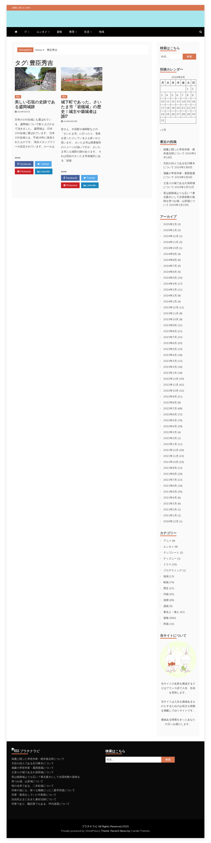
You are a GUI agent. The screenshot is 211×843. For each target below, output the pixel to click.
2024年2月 (170, 295)
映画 (166, 582)
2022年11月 (171, 384)
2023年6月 (170, 343)
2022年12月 (171, 378)
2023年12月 (171, 307)
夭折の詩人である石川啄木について (33, 763)
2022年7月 (170, 408)
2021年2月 (170, 509)
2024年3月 (170, 289)
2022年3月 (170, 432)
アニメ (167, 540)
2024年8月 (170, 259)
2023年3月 (170, 360)
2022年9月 (170, 396)
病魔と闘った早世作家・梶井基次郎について (38, 758)
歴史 (18, 96)
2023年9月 (170, 325)
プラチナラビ (30, 750)
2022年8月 (170, 402)
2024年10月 (171, 248)
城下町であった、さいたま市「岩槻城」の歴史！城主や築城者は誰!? (81, 109)
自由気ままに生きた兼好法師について (34, 799)
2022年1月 (170, 444)
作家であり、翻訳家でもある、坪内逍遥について (41, 803)
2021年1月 (170, 515)
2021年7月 (170, 479)
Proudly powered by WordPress (80, 830)
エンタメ (42, 31)
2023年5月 (170, 349)
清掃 (166, 600)
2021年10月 (171, 462)
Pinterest (25, 171)
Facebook (25, 164)
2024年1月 (170, 301)
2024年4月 (170, 283)
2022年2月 (170, 438)
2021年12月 (171, 450)
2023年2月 (170, 366)
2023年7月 (170, 337)
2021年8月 (170, 473)
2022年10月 (171, 390)
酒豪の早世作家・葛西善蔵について (33, 767)
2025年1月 (170, 230)
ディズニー (170, 558)
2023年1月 (170, 372)
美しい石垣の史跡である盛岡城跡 (35, 104)
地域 (101, 31)
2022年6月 (170, 414)
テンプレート (171, 552)
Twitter (44, 164)
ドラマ (167, 564)
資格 (59, 31)
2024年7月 (170, 265)
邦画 (166, 623)
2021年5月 (170, 491)
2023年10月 (171, 319)
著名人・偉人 (171, 612)
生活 (86, 31)
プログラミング (172, 570)
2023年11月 (171, 313)
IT (26, 31)
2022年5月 (170, 420)
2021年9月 (170, 467)
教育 (72, 31)
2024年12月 (171, 236)
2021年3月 (170, 503)
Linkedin (45, 171)
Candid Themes (140, 830)
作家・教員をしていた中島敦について (34, 794)
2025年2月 (170, 224)
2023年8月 (170, 331)
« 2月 (163, 129)
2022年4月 (170, 426)
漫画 (166, 606)
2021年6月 (170, 485)
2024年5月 (170, 277)
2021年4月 (170, 497)
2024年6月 (170, 271)
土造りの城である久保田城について (33, 772)
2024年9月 (170, 254)
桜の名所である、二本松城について (33, 785)
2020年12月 (171, 521)
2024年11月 (171, 242)
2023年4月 (170, 355)
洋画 (166, 594)
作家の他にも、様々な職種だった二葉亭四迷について (43, 790)
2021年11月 (171, 456)
